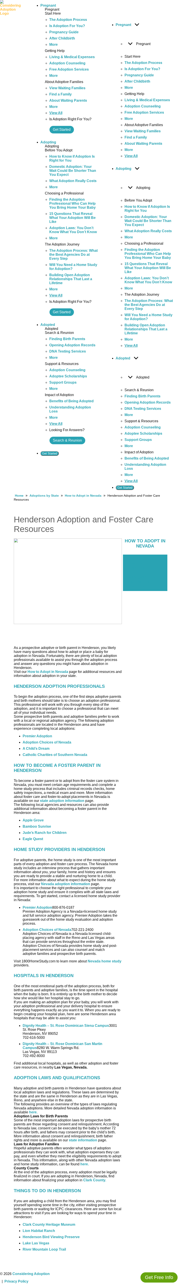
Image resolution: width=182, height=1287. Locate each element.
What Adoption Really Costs (73, 181)
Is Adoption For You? (67, 26)
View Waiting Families (67, 88)
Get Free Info (159, 1277)
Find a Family (60, 94)
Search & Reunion (67, 440)
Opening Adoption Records (72, 345)
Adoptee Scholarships (68, 376)
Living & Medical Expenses (72, 57)
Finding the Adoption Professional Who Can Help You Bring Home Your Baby (72, 203)
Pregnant (48, 5)
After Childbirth (62, 38)
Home (19, 495)
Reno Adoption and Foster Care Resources (142, 563)
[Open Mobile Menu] (28, 247)
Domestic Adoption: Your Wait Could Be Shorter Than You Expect (72, 170)
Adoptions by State (44, 495)
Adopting (48, 142)
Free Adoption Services (69, 69)
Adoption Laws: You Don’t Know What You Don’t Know (73, 230)
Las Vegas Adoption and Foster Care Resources (143, 581)
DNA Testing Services (67, 351)
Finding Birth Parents (67, 339)
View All (55, 113)
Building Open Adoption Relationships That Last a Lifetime (70, 279)
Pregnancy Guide (64, 32)
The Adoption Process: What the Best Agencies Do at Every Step (73, 254)
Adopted (47, 325)
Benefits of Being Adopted (71, 401)
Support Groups (63, 382)
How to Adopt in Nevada (83, 495)
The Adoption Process (68, 20)
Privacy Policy (16, 1281)
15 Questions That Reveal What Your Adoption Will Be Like (72, 218)
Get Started (62, 129)
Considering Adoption (31, 1274)
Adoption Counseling (67, 63)
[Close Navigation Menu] (110, 6)
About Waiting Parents (68, 100)
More (53, 44)
